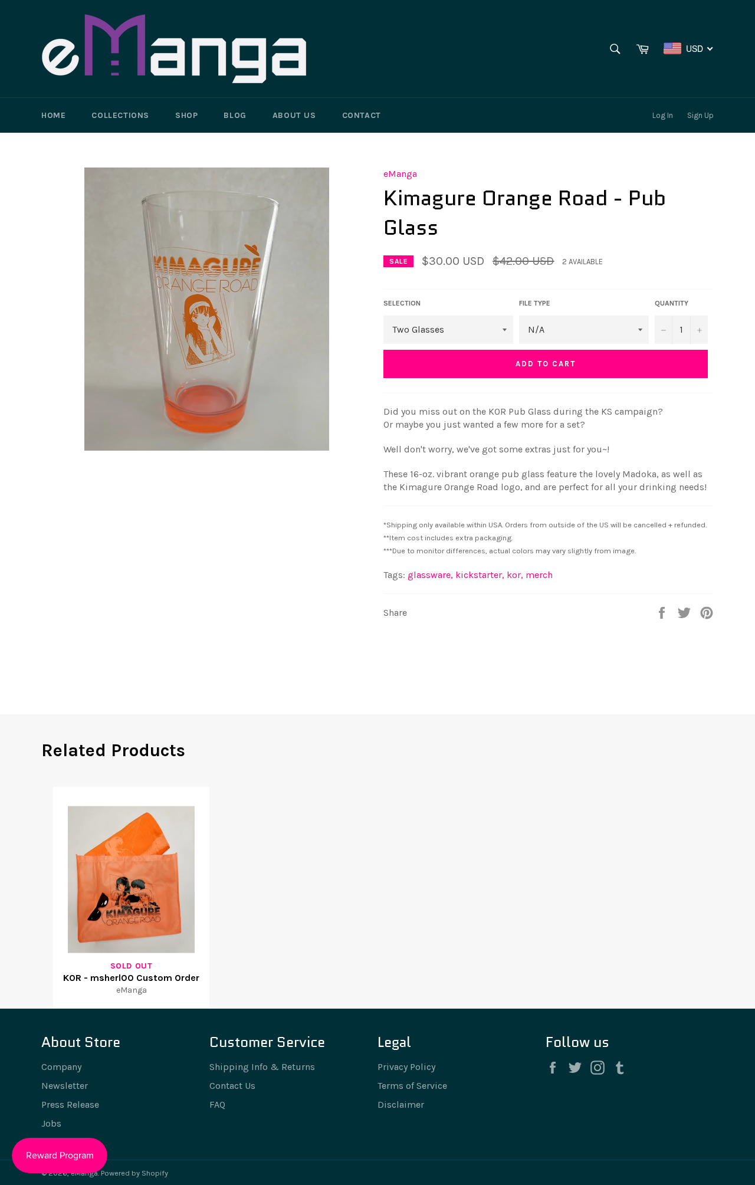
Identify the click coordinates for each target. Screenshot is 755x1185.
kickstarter (479, 574)
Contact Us (232, 1085)
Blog (235, 115)
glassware (430, 574)
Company (61, 1066)
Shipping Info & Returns (262, 1066)
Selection (402, 303)
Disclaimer (401, 1104)
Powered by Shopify (134, 1172)
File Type (534, 303)
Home (53, 115)
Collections (120, 115)
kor (515, 574)
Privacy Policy (406, 1066)
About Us (294, 115)
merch (539, 574)
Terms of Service (412, 1085)
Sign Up (700, 115)
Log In (662, 115)
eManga (400, 173)
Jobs (51, 1123)
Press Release (70, 1104)
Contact (361, 115)
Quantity (671, 303)
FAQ (217, 1104)
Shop (186, 115)
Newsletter (64, 1085)
